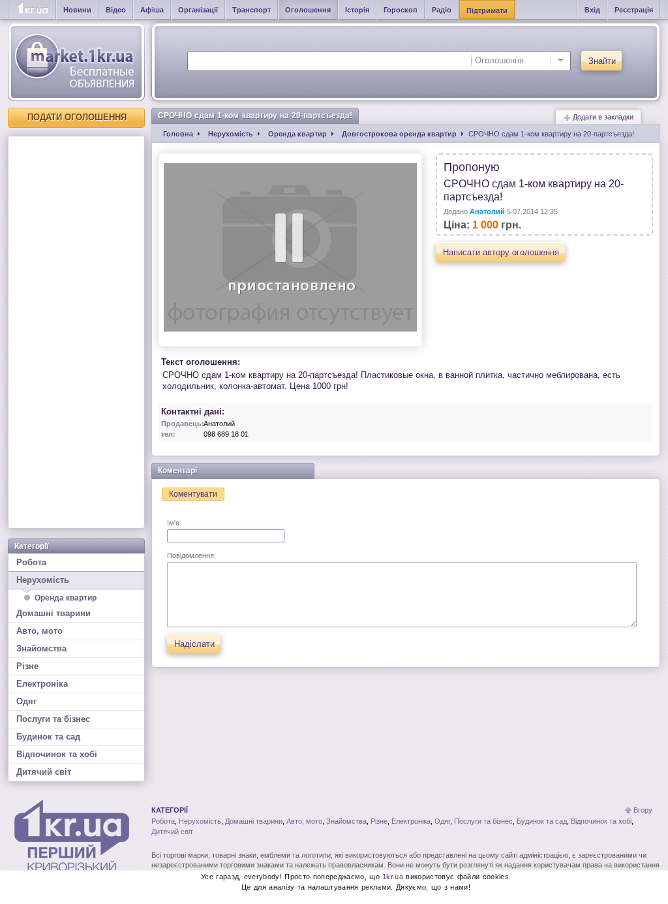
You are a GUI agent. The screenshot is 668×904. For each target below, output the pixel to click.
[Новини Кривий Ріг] (32, 10)
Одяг (26, 701)
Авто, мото (39, 631)
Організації (198, 10)
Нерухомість (42, 580)
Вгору (642, 810)
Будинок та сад (48, 736)
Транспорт (251, 10)
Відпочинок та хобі (56, 754)
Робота (31, 562)
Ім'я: (174, 523)
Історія (357, 10)
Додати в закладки (602, 117)
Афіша (152, 10)
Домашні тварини (53, 613)
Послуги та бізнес (53, 719)
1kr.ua (392, 877)
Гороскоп (401, 10)
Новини (77, 10)
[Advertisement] (76, 332)
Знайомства (41, 648)
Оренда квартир (66, 597)
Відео (116, 10)
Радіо (441, 10)
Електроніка (42, 684)
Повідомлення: (191, 555)
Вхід (592, 10)
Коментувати (193, 494)
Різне (27, 666)
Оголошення (308, 10)
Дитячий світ (43, 772)
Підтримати (487, 10)
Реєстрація (634, 10)
